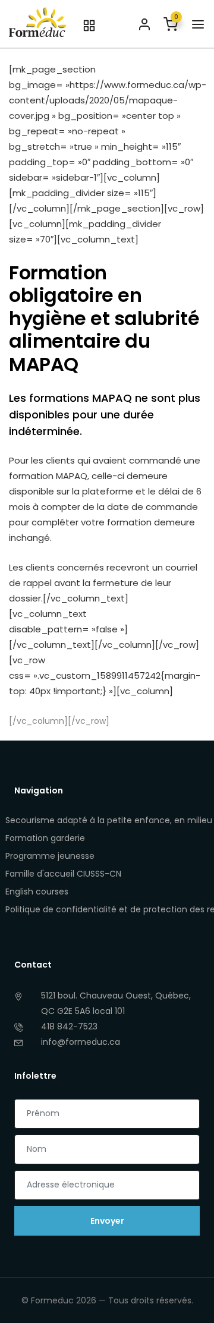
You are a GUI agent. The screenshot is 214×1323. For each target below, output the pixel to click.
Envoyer (107, 1221)
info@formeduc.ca (80, 1042)
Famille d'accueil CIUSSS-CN (63, 874)
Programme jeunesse (50, 856)
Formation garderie (45, 838)
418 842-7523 (69, 1026)
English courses (36, 891)
